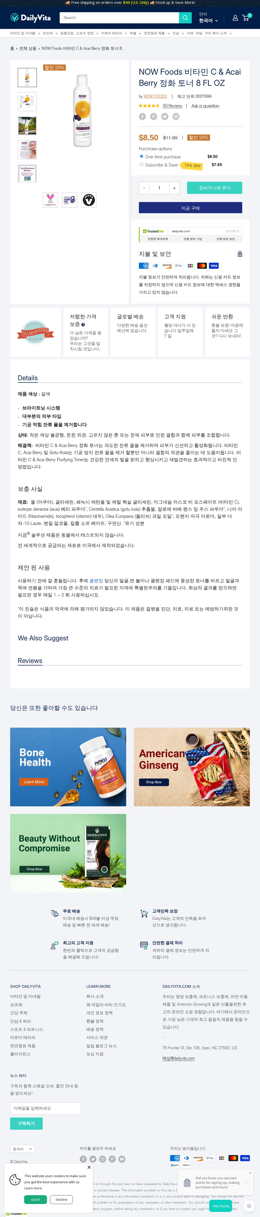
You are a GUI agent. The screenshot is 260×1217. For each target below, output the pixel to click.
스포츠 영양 (85, 33)
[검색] (185, 17)
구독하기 (26, 1123)
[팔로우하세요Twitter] (92, 1159)
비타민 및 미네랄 (22, 33)
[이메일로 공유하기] (176, 116)
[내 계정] (235, 18)
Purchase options (155, 148)
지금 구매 (190, 208)
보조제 (48, 33)
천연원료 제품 (154, 33)
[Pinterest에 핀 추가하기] (153, 116)
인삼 (175, 33)
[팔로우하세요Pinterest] (112, 1159)
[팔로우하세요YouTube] (121, 1159)
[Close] (89, 1167)
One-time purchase (163, 157)
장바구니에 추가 (215, 187)
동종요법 (67, 33)
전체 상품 (28, 48)
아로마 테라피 (111, 33)
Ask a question (205, 105)
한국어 (18, 1149)
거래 (190, 33)
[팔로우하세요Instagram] (102, 1159)
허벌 (133, 33)
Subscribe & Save (173, 165)
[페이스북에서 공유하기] (142, 116)
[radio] (141, 156)
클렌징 (96, 581)
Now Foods (155, 96)
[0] (245, 18)
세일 (199, 33)
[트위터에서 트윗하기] (164, 116)
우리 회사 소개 (216, 33)
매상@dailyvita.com (178, 1058)
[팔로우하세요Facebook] (83, 1159)
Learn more (33, 1188)
